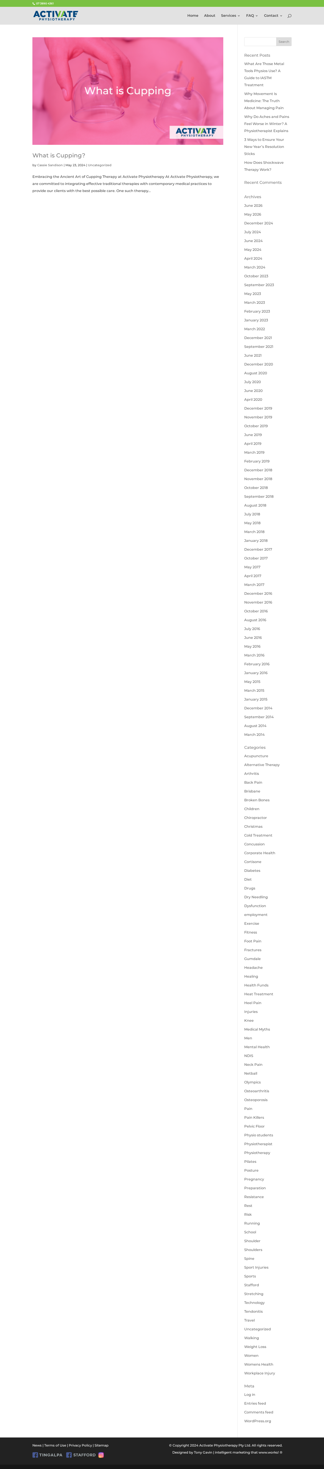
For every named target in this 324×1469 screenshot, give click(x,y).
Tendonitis (253, 1311)
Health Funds (256, 985)
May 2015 (252, 682)
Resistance (254, 1197)
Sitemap (101, 1445)
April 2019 (252, 444)
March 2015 (254, 690)
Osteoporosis (256, 1100)
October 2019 (256, 426)
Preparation (255, 1188)
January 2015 (255, 699)
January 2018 (256, 541)
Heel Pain (252, 1003)
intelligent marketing (232, 1452)
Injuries (251, 1012)
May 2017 (252, 567)
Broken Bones (257, 800)
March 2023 (254, 302)
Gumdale (252, 959)
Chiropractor (255, 818)
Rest (248, 1206)
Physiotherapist (258, 1144)
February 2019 (257, 461)
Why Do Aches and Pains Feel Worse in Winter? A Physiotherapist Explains (266, 124)
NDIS (248, 1056)
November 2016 (258, 602)
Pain (248, 1109)
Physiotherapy (257, 1153)
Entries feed (255, 1403)
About (209, 16)
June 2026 (253, 205)
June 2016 (253, 638)
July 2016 (252, 629)
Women (251, 1355)
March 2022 (254, 329)
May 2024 (252, 250)
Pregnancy (254, 1179)
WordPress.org (257, 1421)
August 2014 (255, 726)
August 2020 (255, 373)
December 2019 (258, 408)
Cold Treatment (258, 835)
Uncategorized (100, 165)
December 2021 (258, 338)
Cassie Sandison (50, 165)
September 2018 (259, 496)
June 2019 (253, 435)
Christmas (253, 826)
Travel (249, 1320)
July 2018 (252, 514)
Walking (251, 1338)
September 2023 (259, 285)
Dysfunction (255, 906)
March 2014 (254, 735)
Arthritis (251, 774)
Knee (249, 1020)
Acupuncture (256, 756)
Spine (249, 1258)
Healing (251, 976)
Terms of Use (55, 1445)
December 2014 (258, 708)
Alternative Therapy (262, 765)
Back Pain (253, 782)
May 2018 (252, 523)
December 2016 (258, 593)
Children (251, 809)
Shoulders (253, 1250)
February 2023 (257, 311)
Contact (271, 16)
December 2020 (258, 364)
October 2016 (256, 611)
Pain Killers (254, 1117)
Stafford (251, 1285)
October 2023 (256, 276)
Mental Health (257, 1047)
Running (252, 1223)
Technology (254, 1303)
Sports (250, 1276)
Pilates (250, 1162)
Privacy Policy (80, 1445)
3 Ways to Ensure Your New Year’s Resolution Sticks (264, 147)
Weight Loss (255, 1347)
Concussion (254, 844)
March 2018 (254, 532)
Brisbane (252, 791)
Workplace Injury (259, 1373)
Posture (251, 1170)
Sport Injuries (256, 1267)
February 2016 (257, 664)
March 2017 (254, 585)
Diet (248, 879)
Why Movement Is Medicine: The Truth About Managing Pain (264, 101)
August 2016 (255, 620)
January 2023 (256, 320)
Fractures (252, 950)
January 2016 (256, 673)
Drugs (249, 888)
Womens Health (258, 1364)
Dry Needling (256, 897)
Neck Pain (253, 1065)
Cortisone (252, 862)
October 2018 (256, 488)
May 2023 (252, 294)
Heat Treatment (258, 994)
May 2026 (252, 214)
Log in (249, 1395)
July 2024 (252, 232)
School (250, 1232)
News (37, 1445)
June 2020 (253, 391)
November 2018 (258, 479)
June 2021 (253, 355)
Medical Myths (257, 1029)
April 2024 (253, 258)
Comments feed (258, 1412)
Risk (248, 1214)
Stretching (253, 1294)
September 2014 (259, 717)
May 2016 (252, 646)
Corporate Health (259, 853)
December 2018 (258, 470)
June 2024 (253, 241)
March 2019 (254, 452)
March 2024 (254, 267)
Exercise (251, 923)
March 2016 (254, 655)
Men (248, 1038)
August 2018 (255, 505)
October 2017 (256, 558)
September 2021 (258, 347)
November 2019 (258, 417)
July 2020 (252, 382)
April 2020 (253, 399)
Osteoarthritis (256, 1091)
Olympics (252, 1082)
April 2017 (252, 576)
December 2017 (258, 549)
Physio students (258, 1135)
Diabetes (252, 871)
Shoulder (252, 1241)
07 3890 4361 (44, 3)
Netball (250, 1073)
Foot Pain (252, 941)
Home (192, 16)
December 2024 (258, 223)
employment (256, 915)
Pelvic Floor (254, 1126)
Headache (253, 968)
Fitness (250, 932)
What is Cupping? (58, 155)
